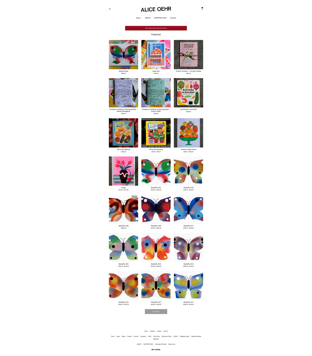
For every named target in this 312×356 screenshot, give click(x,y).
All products (156, 311)
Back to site (171, 344)
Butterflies (156, 339)
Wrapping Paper (184, 336)
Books (123, 336)
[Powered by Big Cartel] (156, 349)
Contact (173, 18)
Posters (129, 336)
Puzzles (136, 336)
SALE (149, 336)
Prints (112, 336)
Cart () (165, 331)
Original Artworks (196, 336)
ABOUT (148, 18)
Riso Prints (156, 336)
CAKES (175, 336)
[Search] (109, 8)
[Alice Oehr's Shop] (156, 9)
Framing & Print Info (160, 344)
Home (146, 331)
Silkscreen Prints (166, 336)
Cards (118, 336)
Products (152, 331)
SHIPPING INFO (160, 18)
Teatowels (143, 336)
